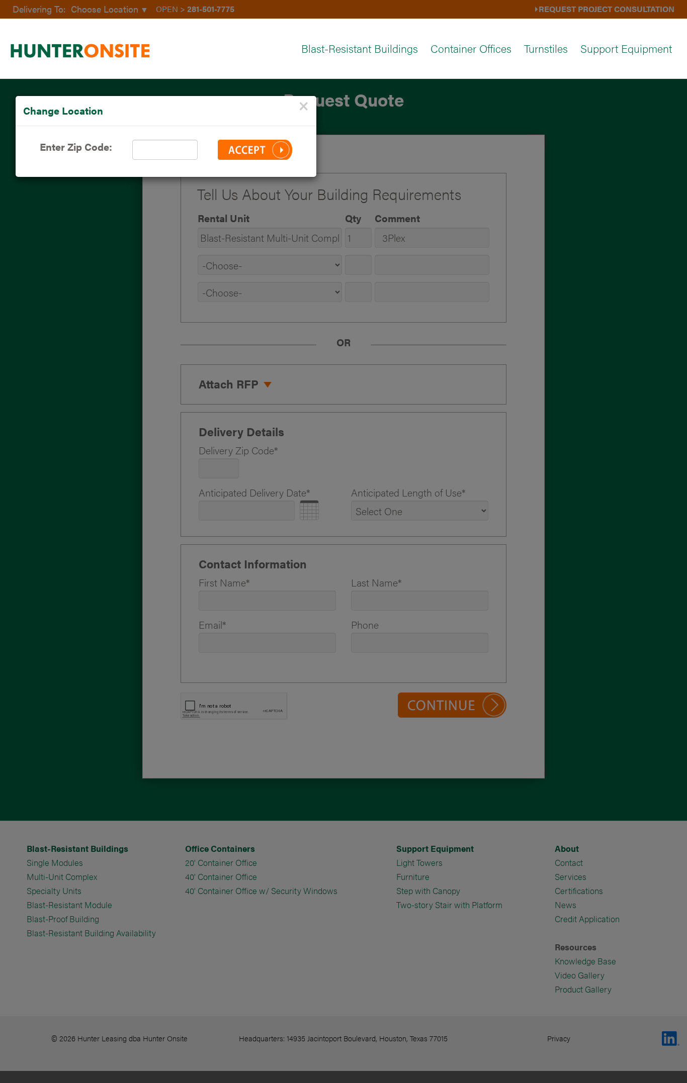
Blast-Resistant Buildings (359, 48)
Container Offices (471, 48)
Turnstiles (546, 48)
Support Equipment (626, 48)
